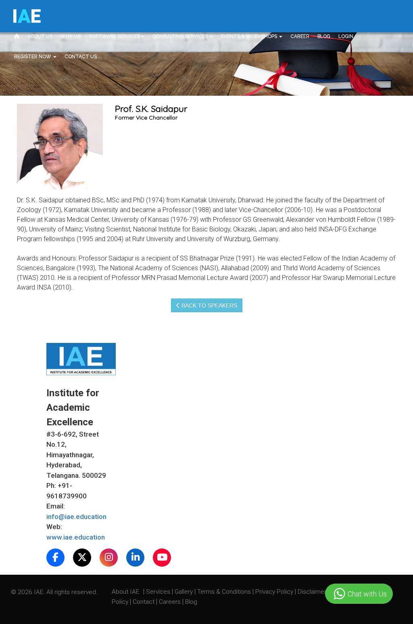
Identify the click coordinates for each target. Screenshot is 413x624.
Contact (144, 601)
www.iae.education (75, 537)
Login (345, 36)
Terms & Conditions (224, 591)
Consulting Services (180, 36)
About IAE (126, 591)
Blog (323, 36)
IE (26, 16)
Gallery (184, 591)
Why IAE (70, 36)
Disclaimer (312, 591)
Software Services (114, 36)
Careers (170, 601)
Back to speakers (208, 305)
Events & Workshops (249, 36)
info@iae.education (76, 517)
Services (159, 591)
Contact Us (81, 56)
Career (299, 36)
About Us (40, 36)
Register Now (33, 56)
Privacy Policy (274, 591)
